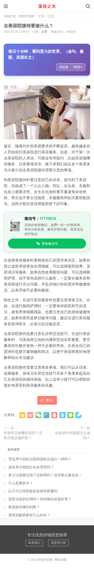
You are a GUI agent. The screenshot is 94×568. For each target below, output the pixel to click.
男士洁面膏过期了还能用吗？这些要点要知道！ (45, 475)
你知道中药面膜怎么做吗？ (72, 435)
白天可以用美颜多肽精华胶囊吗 (32, 491)
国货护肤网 (47, 6)
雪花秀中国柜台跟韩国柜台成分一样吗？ (39, 459)
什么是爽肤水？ (20, 483)
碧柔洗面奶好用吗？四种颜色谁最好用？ (39, 499)
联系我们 (34, 543)
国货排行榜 (58, 543)
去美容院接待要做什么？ (28, 25)
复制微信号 (50, 244)
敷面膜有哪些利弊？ (24, 507)
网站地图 (61, 560)
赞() (49, 400)
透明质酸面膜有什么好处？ (29, 515)
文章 (41, 16)
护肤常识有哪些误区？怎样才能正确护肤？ (23, 435)
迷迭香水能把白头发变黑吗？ (31, 467)
